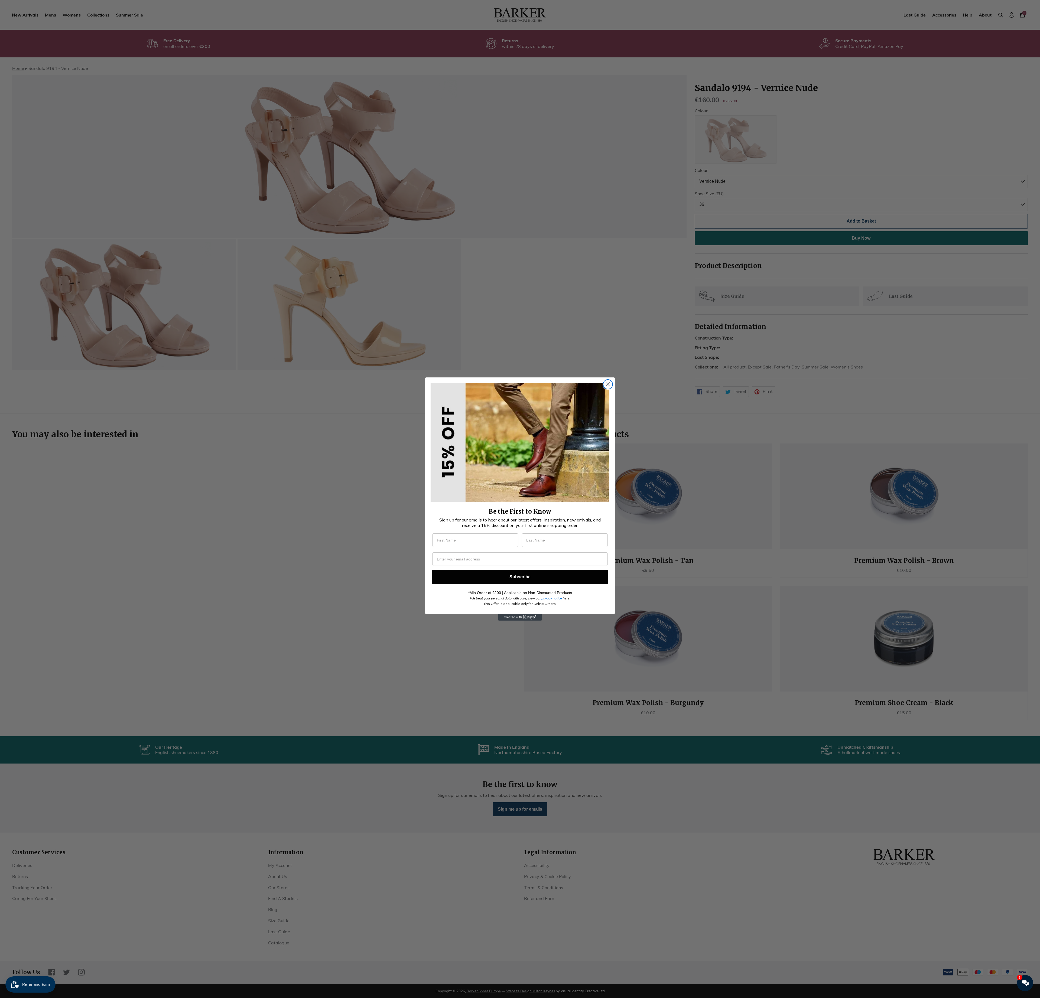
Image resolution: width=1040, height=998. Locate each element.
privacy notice (551, 598)
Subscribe (520, 577)
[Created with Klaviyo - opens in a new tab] (520, 617)
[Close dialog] (608, 384)
